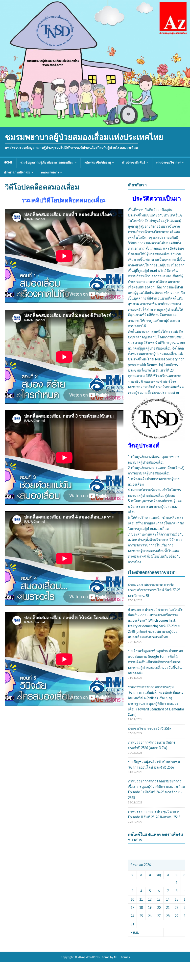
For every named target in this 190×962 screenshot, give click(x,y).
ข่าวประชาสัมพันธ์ (133, 162)
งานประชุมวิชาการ (168, 162)
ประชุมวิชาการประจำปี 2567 (149, 728)
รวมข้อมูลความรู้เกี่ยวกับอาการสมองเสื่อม (46, 162)
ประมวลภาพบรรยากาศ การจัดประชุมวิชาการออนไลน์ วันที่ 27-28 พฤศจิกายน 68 (154, 590)
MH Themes (122, 957)
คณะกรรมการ (50, 172)
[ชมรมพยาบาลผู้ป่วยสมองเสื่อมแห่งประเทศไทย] (95, 124)
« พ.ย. (135, 932)
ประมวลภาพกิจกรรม (17, 172)
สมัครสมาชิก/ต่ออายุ (97, 162)
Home (8, 162)
